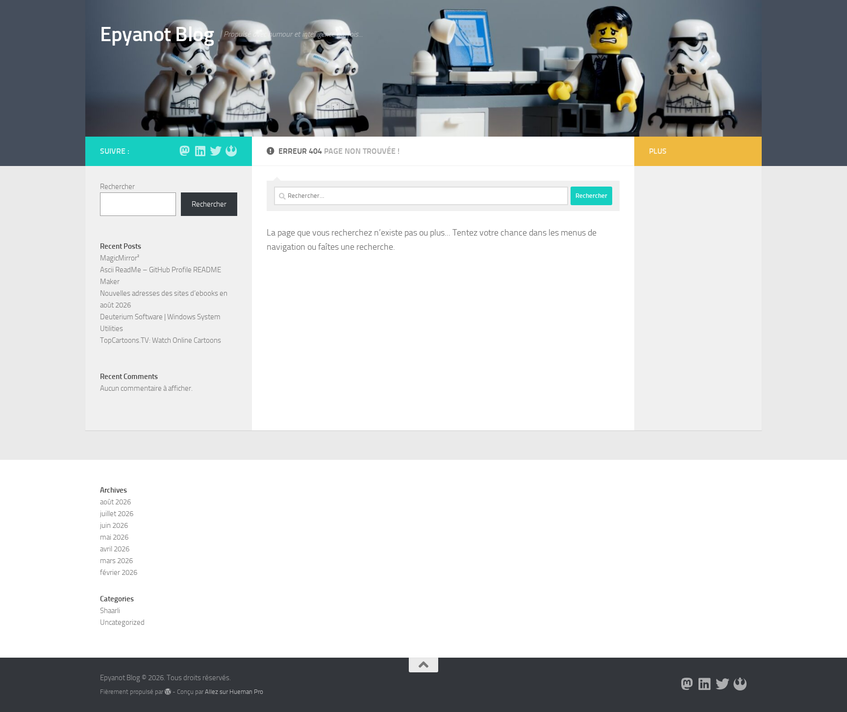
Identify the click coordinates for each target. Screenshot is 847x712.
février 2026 (118, 572)
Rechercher (117, 186)
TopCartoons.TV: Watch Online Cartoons (160, 340)
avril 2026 (114, 549)
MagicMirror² (119, 258)
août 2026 (115, 502)
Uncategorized (122, 622)
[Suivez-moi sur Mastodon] (184, 151)
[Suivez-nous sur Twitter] (216, 151)
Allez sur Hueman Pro (234, 691)
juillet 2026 (116, 513)
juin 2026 (114, 525)
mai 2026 (114, 537)
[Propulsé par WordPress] (168, 691)
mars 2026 (116, 560)
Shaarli (110, 610)
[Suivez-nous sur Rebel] (231, 151)
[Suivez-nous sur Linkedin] (200, 151)
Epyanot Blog (157, 34)
